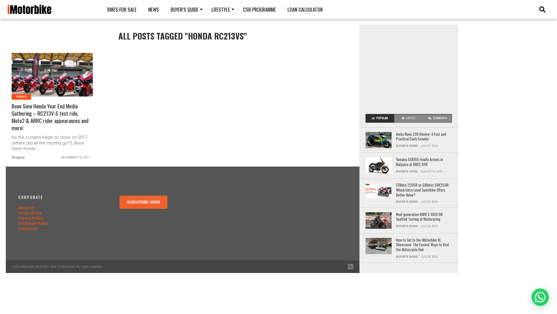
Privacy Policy (30, 218)
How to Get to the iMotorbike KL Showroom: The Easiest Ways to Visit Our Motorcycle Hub (422, 245)
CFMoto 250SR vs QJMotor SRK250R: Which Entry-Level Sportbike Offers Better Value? (422, 190)
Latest (411, 118)
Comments (440, 118)
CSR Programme (259, 9)
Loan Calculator (305, 9)
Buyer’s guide (184, 9)
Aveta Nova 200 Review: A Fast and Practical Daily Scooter (421, 137)
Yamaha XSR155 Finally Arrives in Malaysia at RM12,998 (419, 162)
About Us (26, 208)
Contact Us (27, 228)
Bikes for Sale (122, 9)
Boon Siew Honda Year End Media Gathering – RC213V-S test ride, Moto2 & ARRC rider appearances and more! (50, 117)
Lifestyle (220, 9)
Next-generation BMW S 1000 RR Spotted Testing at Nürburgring (419, 217)
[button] (540, 297)
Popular (382, 118)
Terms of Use (30, 213)
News (153, 9)
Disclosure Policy (33, 223)
